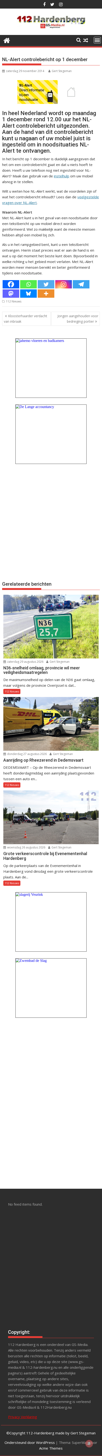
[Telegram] (81, 284)
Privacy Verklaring (22, 1416)
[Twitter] (46, 284)
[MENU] (97, 40)
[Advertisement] (51, 522)
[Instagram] (63, 284)
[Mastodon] (11, 293)
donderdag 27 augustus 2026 (26, 754)
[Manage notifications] (89, 1443)
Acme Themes (51, 1448)
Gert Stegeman (62, 71)
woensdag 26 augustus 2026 (25, 847)
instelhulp (61, 176)
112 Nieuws (13, 301)
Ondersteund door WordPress (30, 1442)
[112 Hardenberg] (6, 40)
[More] (46, 293)
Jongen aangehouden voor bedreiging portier (77, 318)
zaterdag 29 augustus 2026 (24, 662)
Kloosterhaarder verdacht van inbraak (25, 318)
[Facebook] (11, 284)
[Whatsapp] (28, 284)
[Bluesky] (28, 293)
